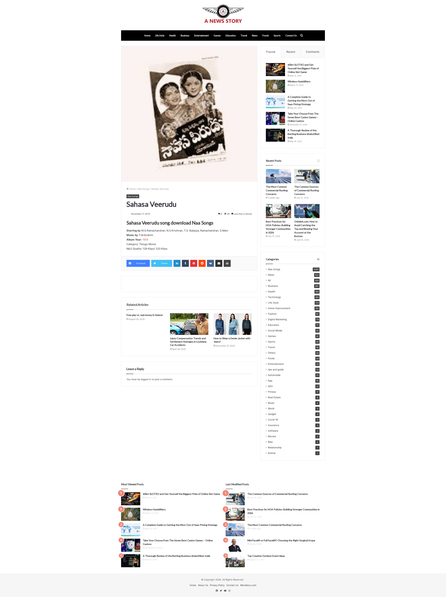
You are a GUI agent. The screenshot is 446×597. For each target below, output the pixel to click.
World (271, 408)
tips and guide (276, 369)
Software (273, 430)
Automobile (274, 375)
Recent (290, 51)
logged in (146, 379)
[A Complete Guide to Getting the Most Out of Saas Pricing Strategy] (275, 101)
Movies (272, 436)
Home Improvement (279, 308)
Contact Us (291, 35)
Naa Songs (143, 188)
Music (271, 403)
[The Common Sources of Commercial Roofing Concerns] (307, 176)
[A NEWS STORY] (223, 15)
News (254, 35)
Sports (277, 35)
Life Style (159, 35)
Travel (244, 35)
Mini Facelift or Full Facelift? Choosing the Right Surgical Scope (281, 540)
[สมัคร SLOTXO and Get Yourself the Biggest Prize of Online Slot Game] (275, 69)
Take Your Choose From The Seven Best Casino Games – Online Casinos (303, 117)
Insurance (273, 425)
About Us (203, 585)
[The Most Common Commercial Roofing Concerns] (278, 176)
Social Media (275, 330)
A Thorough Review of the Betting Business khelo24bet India (304, 134)
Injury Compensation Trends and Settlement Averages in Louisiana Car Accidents (188, 341)
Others (271, 352)
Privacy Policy (217, 585)
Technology (274, 297)
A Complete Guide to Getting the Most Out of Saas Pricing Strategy (301, 100)
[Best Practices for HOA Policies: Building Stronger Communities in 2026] (278, 211)
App (270, 380)
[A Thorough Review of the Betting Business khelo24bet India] (275, 135)
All (269, 280)
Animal (271, 453)
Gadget (272, 414)
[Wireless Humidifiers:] (275, 86)
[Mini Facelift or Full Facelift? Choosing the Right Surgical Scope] (235, 545)
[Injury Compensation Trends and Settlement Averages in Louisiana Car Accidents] (189, 324)
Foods (265, 35)
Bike (270, 442)
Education (231, 35)
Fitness (272, 391)
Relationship (275, 447)
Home (147, 35)
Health (172, 35)
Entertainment (201, 35)
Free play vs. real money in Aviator (144, 314)
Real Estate (274, 397)
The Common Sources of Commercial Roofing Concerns (306, 190)
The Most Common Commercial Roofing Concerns (277, 190)
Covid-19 (273, 419)
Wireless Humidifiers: (299, 81)
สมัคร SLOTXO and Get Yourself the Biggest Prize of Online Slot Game (303, 68)
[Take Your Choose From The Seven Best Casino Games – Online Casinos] (275, 118)
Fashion (272, 313)
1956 (145, 239)
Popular (271, 51)
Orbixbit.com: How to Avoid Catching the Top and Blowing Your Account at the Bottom (306, 229)
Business (185, 35)
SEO (270, 386)
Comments (312, 51)
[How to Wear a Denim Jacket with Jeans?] (233, 324)
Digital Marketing (277, 319)
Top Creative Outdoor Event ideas (266, 555)
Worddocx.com (248, 585)
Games (217, 35)
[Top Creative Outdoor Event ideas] (235, 560)
